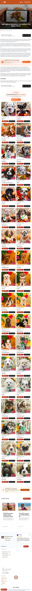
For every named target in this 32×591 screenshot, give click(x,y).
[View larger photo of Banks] (14, 230)
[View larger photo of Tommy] (29, 294)
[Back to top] (30, 546)
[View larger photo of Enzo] (14, 379)
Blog (8, 20)
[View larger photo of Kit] (14, 272)
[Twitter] (3, 573)
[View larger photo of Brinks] (29, 272)
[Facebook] (8, 573)
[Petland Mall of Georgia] (5, 2)
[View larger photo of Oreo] (29, 379)
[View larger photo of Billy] (14, 145)
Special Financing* (4, 578)
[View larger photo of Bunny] (14, 336)
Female (19, 117)
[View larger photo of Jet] (14, 188)
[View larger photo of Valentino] (14, 357)
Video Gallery (3, 583)
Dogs (10, 20)
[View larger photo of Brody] (14, 251)
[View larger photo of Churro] (29, 357)
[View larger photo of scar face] (14, 124)
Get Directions (5, 557)
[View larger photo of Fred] (29, 315)
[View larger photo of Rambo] (29, 400)
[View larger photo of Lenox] (14, 400)
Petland (16, 22)
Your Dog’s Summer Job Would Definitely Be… (24, 515)
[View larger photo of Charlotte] (14, 315)
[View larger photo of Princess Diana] (29, 421)
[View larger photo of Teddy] (29, 188)
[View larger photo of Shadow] (14, 463)
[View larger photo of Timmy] (29, 251)
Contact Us (3, 582)
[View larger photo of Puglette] (29, 442)
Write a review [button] (7, 540)
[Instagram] (4, 573)
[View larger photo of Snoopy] (14, 442)
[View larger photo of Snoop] (29, 336)
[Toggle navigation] (2, 2)
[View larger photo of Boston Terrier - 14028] (29, 124)
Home (6, 20)
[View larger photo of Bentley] (14, 421)
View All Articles (27, 498)
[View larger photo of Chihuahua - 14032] (29, 103)
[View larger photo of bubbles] (14, 209)
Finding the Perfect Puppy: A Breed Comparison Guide (8, 515)
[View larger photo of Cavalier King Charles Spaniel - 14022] (14, 166)
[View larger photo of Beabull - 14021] (29, 166)
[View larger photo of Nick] (29, 463)
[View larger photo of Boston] (29, 209)
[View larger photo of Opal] (29, 230)
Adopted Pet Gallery (4, 581)
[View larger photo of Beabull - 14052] (14, 103)
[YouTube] (6, 573)
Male (4, 117)
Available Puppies (4, 577)
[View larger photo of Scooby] (29, 145)
